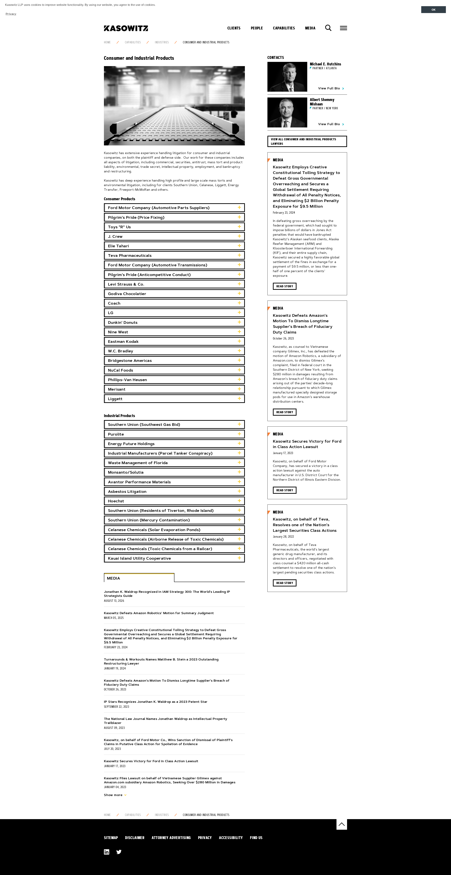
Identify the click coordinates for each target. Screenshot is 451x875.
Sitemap (111, 837)
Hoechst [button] (116, 501)
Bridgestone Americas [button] (130, 360)
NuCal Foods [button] (120, 370)
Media (310, 28)
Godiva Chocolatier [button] (127, 293)
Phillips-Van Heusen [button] (127, 379)
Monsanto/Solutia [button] (126, 472)
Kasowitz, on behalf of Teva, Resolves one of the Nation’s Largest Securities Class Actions (305, 525)
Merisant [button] (116, 389)
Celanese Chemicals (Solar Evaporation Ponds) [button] (154, 529)
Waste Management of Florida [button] (138, 462)
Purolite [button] (116, 434)
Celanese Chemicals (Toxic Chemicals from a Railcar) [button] (160, 548)
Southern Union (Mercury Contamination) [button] (149, 520)
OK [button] (434, 9)
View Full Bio (329, 88)
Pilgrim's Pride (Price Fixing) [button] (136, 217)
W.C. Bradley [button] (120, 351)
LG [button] (110, 312)
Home (107, 42)
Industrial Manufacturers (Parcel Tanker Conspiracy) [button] (160, 453)
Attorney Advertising (171, 837)
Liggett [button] (115, 398)
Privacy (205, 837)
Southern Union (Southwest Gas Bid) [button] (144, 424)
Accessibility (231, 837)
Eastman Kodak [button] (123, 341)
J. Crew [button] (115, 236)
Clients (234, 28)
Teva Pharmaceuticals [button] (130, 255)
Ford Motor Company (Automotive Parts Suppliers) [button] (159, 207)
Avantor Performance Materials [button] (139, 482)
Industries (162, 42)
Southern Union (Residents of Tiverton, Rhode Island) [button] (161, 510)
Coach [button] (114, 303)
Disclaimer (134, 837)
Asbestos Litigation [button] (127, 491)
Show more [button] (113, 795)
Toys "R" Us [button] (119, 227)
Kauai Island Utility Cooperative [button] (139, 558)
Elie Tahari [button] (118, 246)
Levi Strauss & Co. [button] (126, 284)
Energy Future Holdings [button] (131, 443)
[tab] (174, 207)
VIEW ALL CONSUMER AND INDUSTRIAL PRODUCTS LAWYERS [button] (303, 141)
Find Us (256, 837)
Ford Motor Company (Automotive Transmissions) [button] (157, 265)
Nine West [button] (118, 332)
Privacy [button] (11, 14)
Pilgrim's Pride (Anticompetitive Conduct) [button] (149, 274)
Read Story (284, 286)
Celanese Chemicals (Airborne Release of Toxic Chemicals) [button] (166, 539)
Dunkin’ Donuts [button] (123, 322)
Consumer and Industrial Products (206, 42)
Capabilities (284, 28)
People (257, 28)
